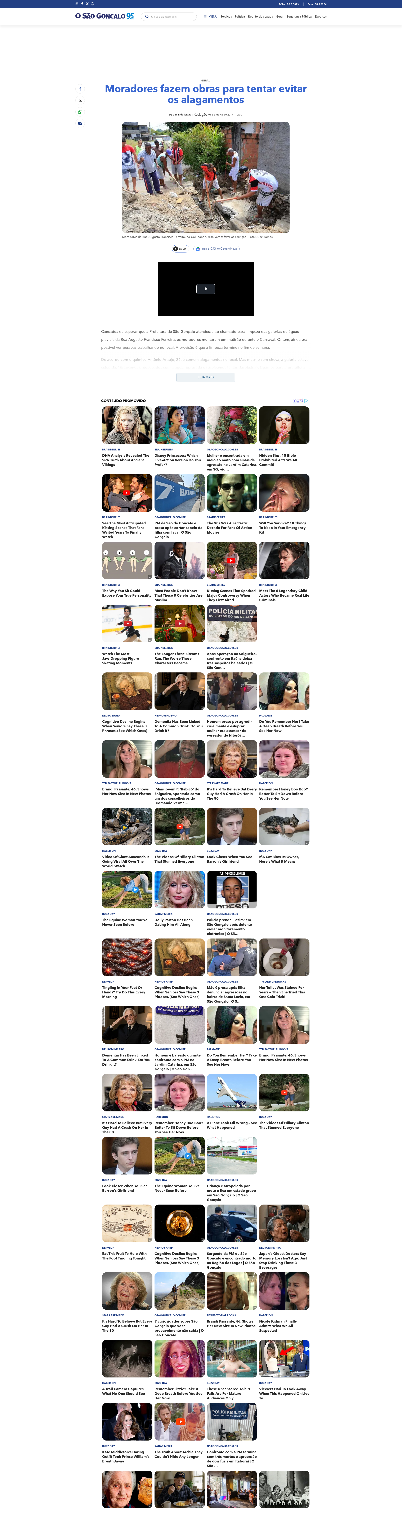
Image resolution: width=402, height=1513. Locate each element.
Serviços (226, 16)
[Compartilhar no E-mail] (80, 123)
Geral (279, 16)
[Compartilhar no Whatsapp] (80, 112)
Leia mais (206, 377)
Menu (213, 16)
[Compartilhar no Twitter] (80, 100)
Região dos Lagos (260, 16)
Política (240, 16)
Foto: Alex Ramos (261, 237)
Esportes (321, 16)
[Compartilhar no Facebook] (80, 89)
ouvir (182, 248)
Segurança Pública (299, 16)
